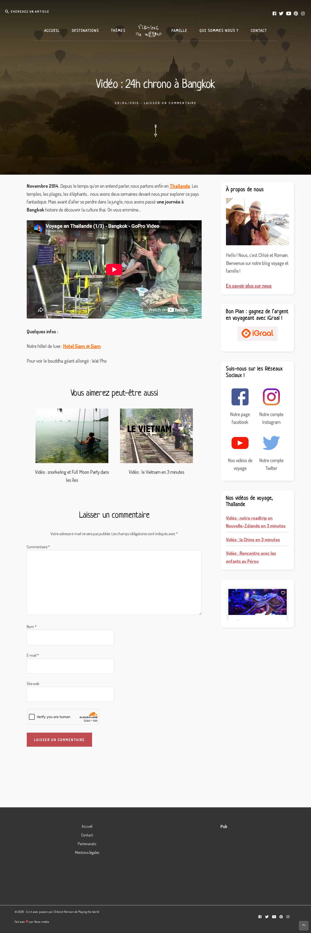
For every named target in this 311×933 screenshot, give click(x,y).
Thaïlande (180, 186)
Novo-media (41, 922)
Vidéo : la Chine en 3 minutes (253, 539)
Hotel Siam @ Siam (82, 346)
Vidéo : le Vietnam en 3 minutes (156, 472)
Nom (31, 626)
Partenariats (87, 843)
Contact (87, 835)
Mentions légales (87, 852)
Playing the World (88, 912)
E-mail (33, 655)
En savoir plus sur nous (249, 285)
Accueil (87, 826)
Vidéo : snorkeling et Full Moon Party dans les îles (72, 476)
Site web (33, 683)
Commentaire (38, 546)
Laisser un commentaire (170, 103)
